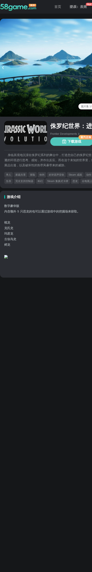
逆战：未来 (78, 7)
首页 (57, 7)
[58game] (18, 6)
